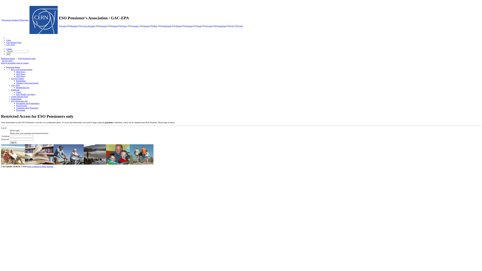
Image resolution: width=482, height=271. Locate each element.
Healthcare (15, 90)
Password (5, 139)
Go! (8, 54)
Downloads (20, 110)
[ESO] (15, 20)
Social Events (21, 106)
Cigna (8, 40)
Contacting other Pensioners (27, 108)
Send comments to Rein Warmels (40, 166)
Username (5, 136)
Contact (9, 49)
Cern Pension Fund (13, 42)
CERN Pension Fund (19, 97)
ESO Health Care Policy (26, 94)
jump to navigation (8, 63)
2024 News (20, 76)
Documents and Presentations (27, 103)
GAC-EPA (10, 45)
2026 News (20, 72)
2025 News (20, 74)
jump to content (22, 63)
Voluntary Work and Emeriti (27, 83)
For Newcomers (17, 79)
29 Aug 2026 (7, 61)
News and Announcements (21, 70)
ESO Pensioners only (19, 101)
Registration (21, 81)
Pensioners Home (8, 58)
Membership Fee (22, 88)
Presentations (16, 99)
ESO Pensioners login (27, 58)
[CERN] (43, 33)
